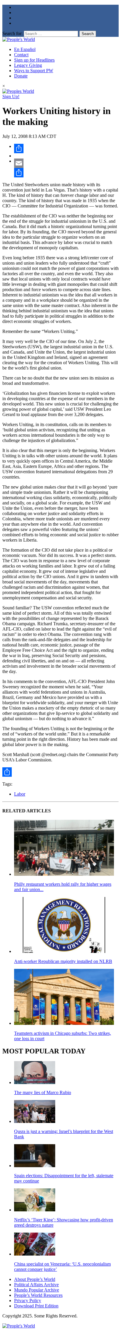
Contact (21, 54)
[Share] (66, 148)
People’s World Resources (38, 1295)
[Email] (66, 163)
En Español (25, 49)
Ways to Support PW (33, 70)
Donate (21, 75)
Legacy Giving (28, 65)
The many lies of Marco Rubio (42, 1092)
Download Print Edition (36, 1305)
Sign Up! (10, 96)
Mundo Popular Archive (36, 1289)
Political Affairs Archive (36, 1284)
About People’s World (34, 1279)
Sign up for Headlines (34, 59)
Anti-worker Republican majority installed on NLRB (63, 961)
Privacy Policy (27, 1300)
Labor (19, 793)
